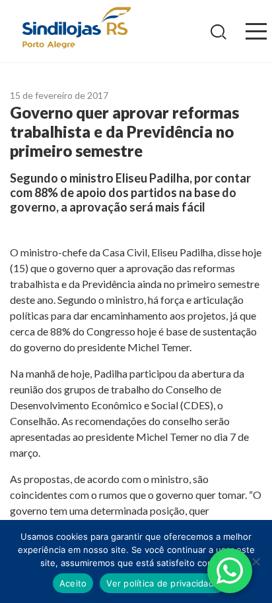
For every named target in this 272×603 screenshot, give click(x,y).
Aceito (73, 583)
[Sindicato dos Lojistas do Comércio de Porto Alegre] (76, 28)
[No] (255, 561)
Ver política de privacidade (162, 583)
